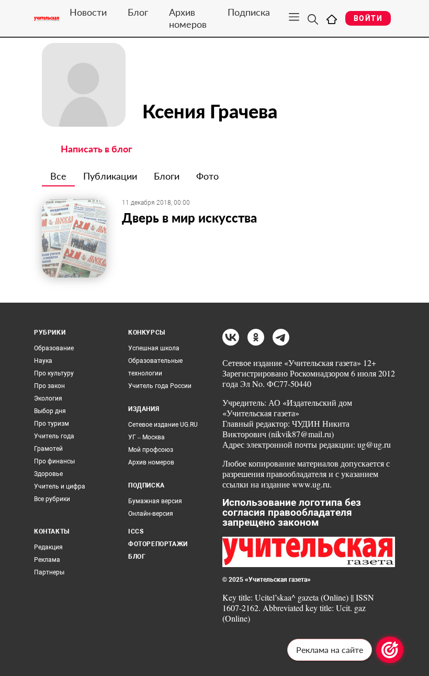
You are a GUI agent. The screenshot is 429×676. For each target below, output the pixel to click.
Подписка (249, 12)
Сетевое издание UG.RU (163, 424)
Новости (88, 12)
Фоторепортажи (158, 544)
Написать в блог (96, 148)
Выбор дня (50, 411)
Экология (48, 398)
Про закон (49, 386)
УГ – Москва (146, 437)
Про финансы (54, 461)
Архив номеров (188, 18)
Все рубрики (52, 499)
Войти (368, 18)
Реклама (47, 559)
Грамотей (48, 448)
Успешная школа (153, 348)
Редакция (48, 547)
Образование (54, 348)
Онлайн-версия (150, 513)
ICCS (135, 531)
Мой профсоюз (150, 449)
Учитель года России (159, 386)
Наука (43, 360)
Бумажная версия (155, 501)
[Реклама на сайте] (389, 650)
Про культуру (54, 373)
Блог (138, 12)
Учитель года (54, 436)
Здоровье (48, 474)
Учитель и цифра (59, 486)
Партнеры (49, 572)
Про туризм (51, 423)
